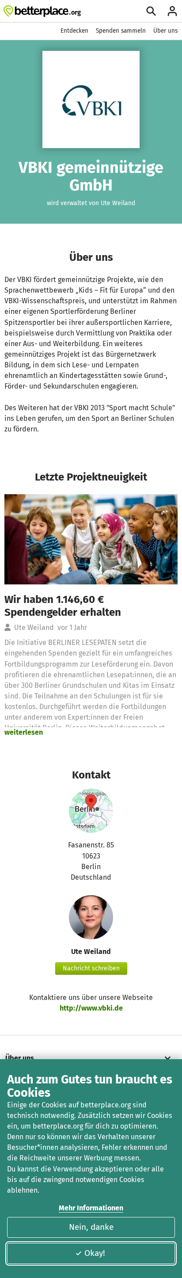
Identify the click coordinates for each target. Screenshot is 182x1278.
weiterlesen (23, 732)
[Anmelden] (172, 11)
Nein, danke (91, 1227)
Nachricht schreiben (91, 968)
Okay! (94, 1253)
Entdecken (74, 30)
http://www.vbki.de (91, 1008)
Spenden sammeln (121, 30)
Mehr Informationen (91, 1208)
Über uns (165, 30)
